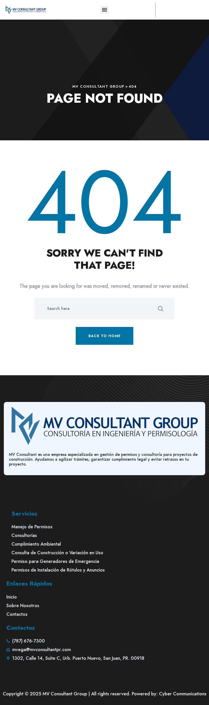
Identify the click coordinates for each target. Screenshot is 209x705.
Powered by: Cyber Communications (169, 694)
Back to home (104, 335)
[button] (104, 10)
